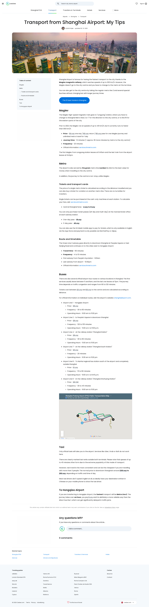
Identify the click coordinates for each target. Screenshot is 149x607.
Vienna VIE (46, 574)
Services (102, 10)
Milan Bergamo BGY (80, 577)
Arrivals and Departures (50, 558)
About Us (109, 574)
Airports (65, 16)
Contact (109, 577)
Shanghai (74, 16)
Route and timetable (27, 95)
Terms (28, 602)
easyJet (14, 581)
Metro (21, 88)
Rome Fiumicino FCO (49, 577)
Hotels (89, 10)
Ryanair (76, 574)
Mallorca (46, 594)
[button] (2, 3)
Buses (21, 99)
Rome (76, 591)
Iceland (14, 591)
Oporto (76, 594)
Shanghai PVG (36, 10)
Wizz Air (14, 584)
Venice (76, 587)
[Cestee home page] (11, 3)
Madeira (14, 587)
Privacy (33, 602)
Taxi (20, 103)
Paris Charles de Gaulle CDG (83, 584)
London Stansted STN (18, 577)
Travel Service (47, 584)
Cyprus (14, 594)
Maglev (21, 85)
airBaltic (14, 574)
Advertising (40, 602)
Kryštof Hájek (69, 28)
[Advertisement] (34, 126)
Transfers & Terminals (72, 10)
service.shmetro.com (87, 147)
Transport (52, 10)
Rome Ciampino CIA (80, 581)
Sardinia (46, 581)
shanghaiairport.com (122, 298)
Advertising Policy (110, 507)
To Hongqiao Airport (25, 106)
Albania (45, 591)
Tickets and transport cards (30, 92)
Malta (45, 587)
